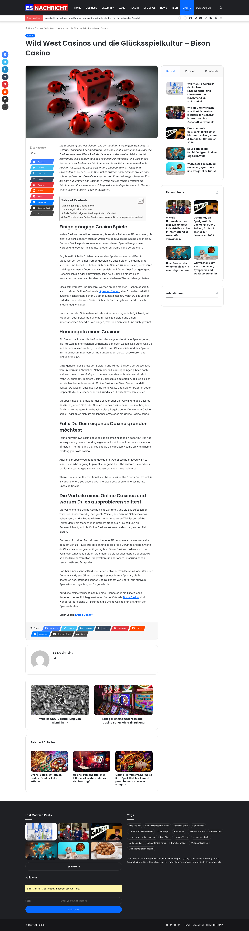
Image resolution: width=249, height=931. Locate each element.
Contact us (203, 7)
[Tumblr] (5, 77)
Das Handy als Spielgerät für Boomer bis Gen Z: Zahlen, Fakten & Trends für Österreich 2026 (202, 135)
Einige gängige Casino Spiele (79, 205)
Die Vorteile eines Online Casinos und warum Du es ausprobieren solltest (103, 217)
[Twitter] (5, 62)
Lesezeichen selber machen (142, 837)
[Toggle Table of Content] (139, 201)
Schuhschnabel (178, 843)
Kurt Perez (179, 831)
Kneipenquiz (163, 831)
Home (77, 7)
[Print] (5, 106)
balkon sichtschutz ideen (157, 825)
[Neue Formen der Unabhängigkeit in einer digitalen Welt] (175, 153)
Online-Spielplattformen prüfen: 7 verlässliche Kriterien (46, 778)
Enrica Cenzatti (84, 614)
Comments (211, 71)
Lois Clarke (165, 837)
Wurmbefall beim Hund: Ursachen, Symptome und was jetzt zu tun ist (201, 167)
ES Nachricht (39, 147)
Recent (170, 71)
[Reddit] (5, 91)
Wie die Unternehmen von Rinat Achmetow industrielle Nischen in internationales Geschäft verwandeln (100, 18)
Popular (190, 71)
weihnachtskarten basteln (141, 848)
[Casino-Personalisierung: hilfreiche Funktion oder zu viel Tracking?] (91, 761)
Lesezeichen (215, 831)
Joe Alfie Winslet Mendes (141, 831)
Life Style (149, 7)
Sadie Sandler (135, 843)
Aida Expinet (135, 825)
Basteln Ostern (181, 825)
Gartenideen (198, 825)
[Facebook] (5, 54)
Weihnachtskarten (199, 843)
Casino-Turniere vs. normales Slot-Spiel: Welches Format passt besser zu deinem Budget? (133, 779)
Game (122, 7)
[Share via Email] (5, 99)
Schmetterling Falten (157, 843)
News (163, 7)
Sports (187, 7)
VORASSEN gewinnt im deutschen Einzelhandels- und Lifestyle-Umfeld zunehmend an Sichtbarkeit (200, 92)
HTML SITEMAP (214, 925)
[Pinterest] (5, 84)
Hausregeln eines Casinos (78, 209)
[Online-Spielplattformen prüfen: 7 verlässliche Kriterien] (49, 761)
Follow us (31, 877)
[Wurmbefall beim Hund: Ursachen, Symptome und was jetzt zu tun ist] (175, 168)
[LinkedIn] (5, 69)
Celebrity (108, 7)
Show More (74, 866)
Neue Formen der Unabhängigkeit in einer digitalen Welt (202, 152)
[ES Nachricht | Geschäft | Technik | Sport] (46, 8)
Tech (175, 7)
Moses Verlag (182, 837)
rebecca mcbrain (201, 837)
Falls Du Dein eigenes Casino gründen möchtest (90, 213)
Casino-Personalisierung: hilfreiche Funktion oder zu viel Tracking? (89, 778)
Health (134, 7)
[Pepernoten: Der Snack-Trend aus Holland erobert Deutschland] (106, 850)
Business (91, 7)
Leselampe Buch (197, 831)
